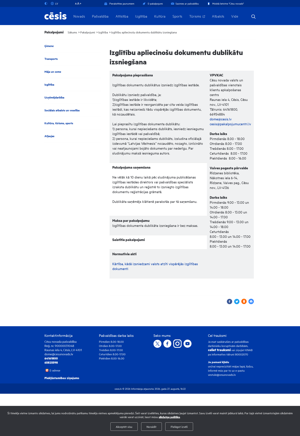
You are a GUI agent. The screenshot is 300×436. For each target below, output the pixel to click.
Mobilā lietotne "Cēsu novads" (228, 3)
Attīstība (122, 16)
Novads (79, 16)
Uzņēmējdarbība (54, 97)
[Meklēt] (253, 17)
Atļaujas (49, 136)
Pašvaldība (100, 16)
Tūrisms (195, 16)
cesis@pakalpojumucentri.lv (230, 124)
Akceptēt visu (124, 427)
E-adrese (55, 370)
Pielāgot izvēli (179, 427)
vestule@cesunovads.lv (222, 374)
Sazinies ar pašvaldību (187, 3)
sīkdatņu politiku (169, 417)
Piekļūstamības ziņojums (61, 378)
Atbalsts (218, 16)
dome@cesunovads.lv (58, 354)
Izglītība (141, 16)
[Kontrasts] (46, 3)
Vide (234, 16)
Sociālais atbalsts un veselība (62, 110)
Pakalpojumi (87, 32)
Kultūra (160, 16)
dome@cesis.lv (221, 119)
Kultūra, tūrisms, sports (58, 123)
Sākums (72, 32)
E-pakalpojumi (155, 3)
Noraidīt (151, 427)
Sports (177, 16)
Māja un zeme (52, 72)
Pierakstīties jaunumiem (121, 3)
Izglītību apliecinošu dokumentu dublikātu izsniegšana (144, 32)
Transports (51, 59)
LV (56, 3)
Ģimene (49, 46)
